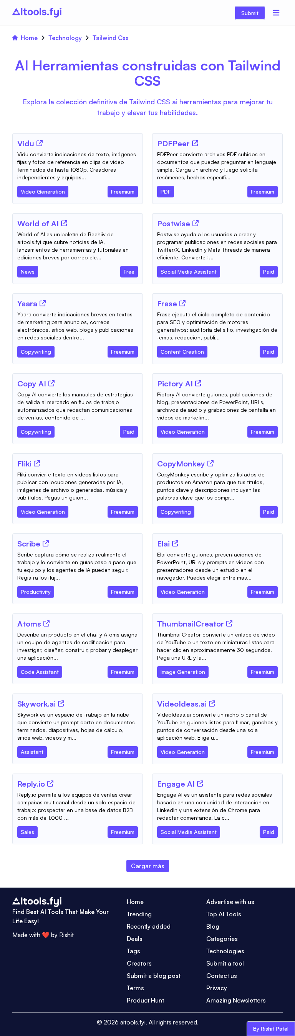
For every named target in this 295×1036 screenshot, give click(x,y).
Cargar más (147, 866)
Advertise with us (230, 902)
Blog (212, 926)
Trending (139, 914)
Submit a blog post (154, 975)
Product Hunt (145, 1000)
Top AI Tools (223, 914)
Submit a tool (225, 963)
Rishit (66, 935)
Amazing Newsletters (236, 1000)
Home (29, 38)
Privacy (216, 988)
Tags (133, 951)
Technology (65, 38)
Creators (139, 963)
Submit (250, 13)
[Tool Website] (39, 143)
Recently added (149, 926)
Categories (222, 938)
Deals (135, 938)
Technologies (225, 951)
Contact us (221, 975)
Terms (135, 988)
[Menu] (276, 12)
